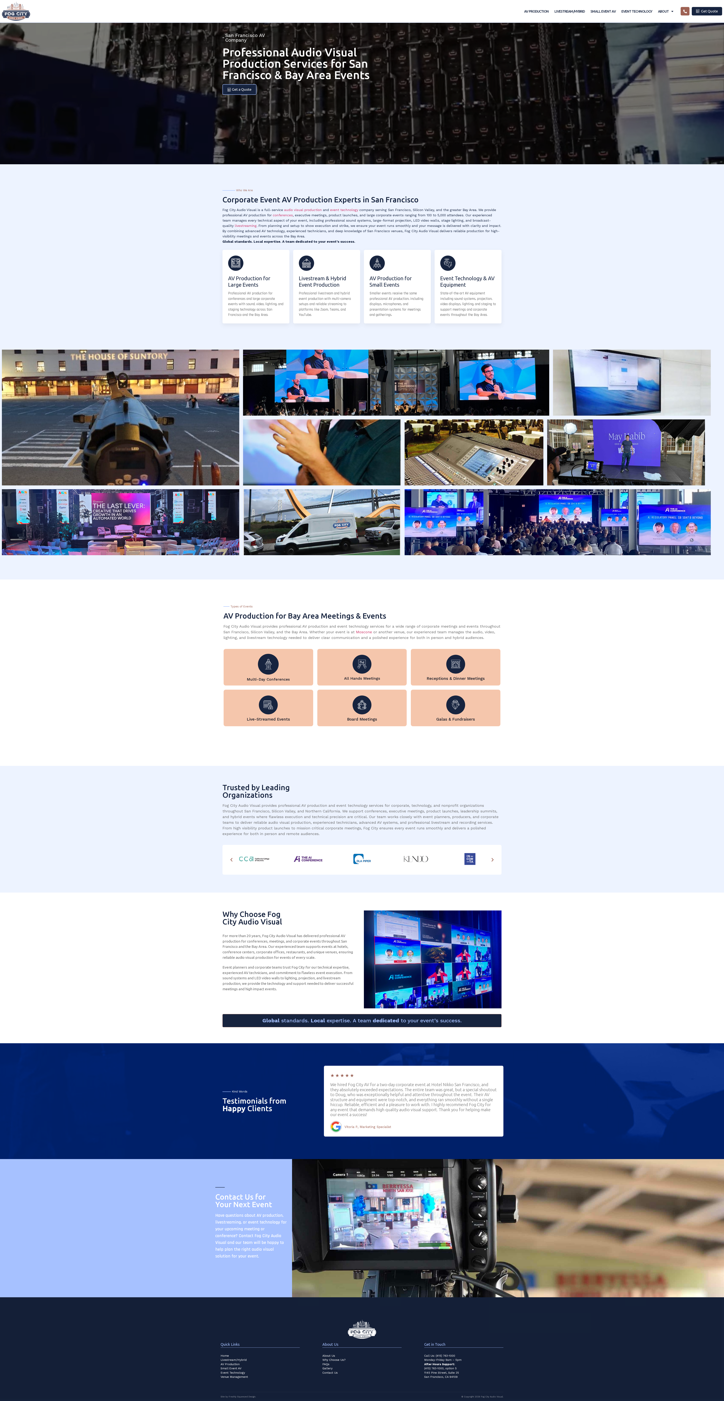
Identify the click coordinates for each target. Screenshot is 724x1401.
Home (225, 1355)
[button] (231, 859)
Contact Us (330, 1372)
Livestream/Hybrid (570, 11)
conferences (283, 215)
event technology (344, 210)
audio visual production (303, 210)
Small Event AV (603, 11)
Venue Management (234, 1377)
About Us (328, 1355)
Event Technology (637, 11)
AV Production (536, 11)
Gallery (327, 1368)
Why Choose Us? (334, 1360)
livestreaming (246, 226)
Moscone (364, 632)
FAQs (325, 1364)
